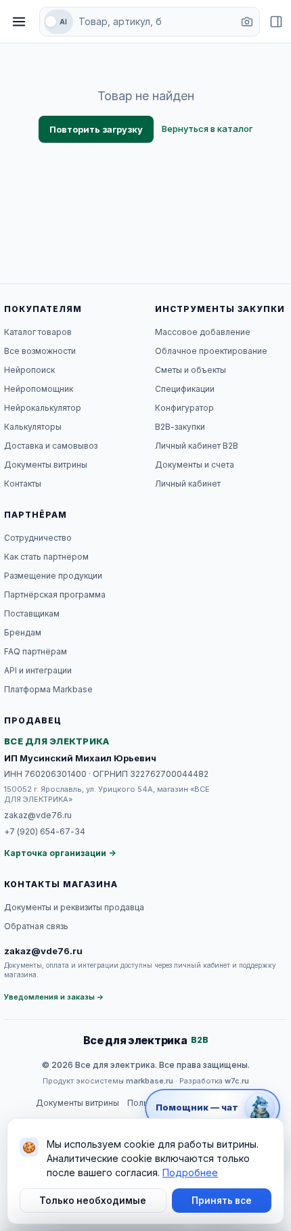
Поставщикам (32, 613)
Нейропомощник (38, 389)
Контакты (22, 483)
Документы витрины (45, 465)
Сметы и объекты (190, 370)
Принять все (222, 1200)
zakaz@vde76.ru (38, 815)
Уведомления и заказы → (54, 997)
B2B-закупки (180, 427)
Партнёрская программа (55, 594)
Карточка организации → (60, 853)
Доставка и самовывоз (50, 446)
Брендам (22, 632)
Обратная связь (36, 926)
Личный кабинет (188, 483)
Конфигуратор (184, 408)
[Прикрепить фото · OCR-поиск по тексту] (247, 21)
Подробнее (190, 1172)
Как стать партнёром (46, 557)
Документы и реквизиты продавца (74, 907)
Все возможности (40, 351)
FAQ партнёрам (35, 651)
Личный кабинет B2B (196, 446)
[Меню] (19, 22)
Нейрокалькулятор (42, 408)
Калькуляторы (33, 427)
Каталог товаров (38, 332)
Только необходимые (92, 1200)
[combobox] (155, 21)
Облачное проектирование (211, 351)
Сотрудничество (38, 538)
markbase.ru (149, 1080)
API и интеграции (38, 670)
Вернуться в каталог (207, 128)
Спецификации (185, 389)
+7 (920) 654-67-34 (44, 831)
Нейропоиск (29, 370)
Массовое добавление (202, 332)
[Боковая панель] (276, 21)
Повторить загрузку (96, 129)
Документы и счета (194, 465)
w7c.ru (237, 1080)
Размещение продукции (53, 575)
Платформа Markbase (48, 689)
